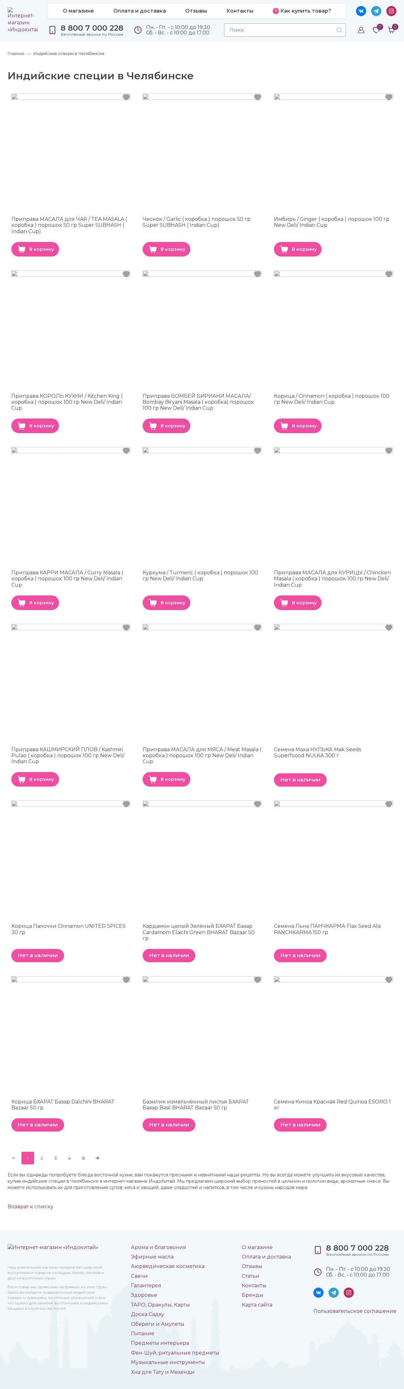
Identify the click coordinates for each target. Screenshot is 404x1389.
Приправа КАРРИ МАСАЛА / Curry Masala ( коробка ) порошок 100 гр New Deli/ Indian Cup (67, 579)
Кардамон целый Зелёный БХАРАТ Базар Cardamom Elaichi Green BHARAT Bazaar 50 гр (199, 932)
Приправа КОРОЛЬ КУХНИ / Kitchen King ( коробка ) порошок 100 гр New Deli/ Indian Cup (66, 402)
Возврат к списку (30, 1207)
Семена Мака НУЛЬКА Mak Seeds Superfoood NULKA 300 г (317, 752)
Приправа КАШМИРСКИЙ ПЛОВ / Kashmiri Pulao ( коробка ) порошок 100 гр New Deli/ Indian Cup (67, 755)
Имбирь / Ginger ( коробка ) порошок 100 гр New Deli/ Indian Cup (331, 222)
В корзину (41, 249)
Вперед (97, 1158)
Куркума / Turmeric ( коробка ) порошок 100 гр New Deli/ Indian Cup (200, 576)
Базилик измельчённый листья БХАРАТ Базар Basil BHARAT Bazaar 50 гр (196, 1105)
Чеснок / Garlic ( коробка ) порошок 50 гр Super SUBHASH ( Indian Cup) (197, 222)
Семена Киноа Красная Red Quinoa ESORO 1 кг (332, 1105)
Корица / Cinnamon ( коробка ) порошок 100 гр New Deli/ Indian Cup (331, 399)
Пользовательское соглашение (354, 1311)
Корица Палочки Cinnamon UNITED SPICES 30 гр (68, 929)
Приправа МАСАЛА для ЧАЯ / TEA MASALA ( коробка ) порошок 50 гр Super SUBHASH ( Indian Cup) (69, 225)
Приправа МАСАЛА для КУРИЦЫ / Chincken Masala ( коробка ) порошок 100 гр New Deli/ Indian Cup (332, 579)
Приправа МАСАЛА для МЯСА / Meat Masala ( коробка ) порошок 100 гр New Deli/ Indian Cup (202, 755)
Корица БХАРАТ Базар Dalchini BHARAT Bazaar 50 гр (63, 1105)
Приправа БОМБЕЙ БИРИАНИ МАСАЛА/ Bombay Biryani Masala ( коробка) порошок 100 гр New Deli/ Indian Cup (198, 402)
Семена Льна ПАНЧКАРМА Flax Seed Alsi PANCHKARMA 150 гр (327, 929)
